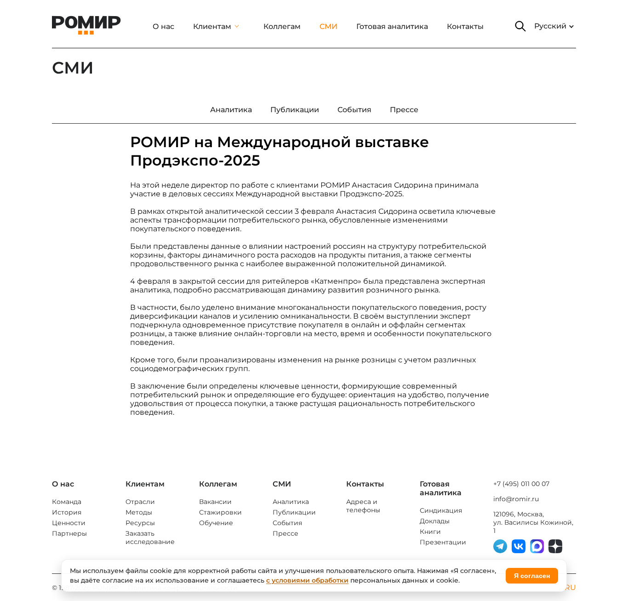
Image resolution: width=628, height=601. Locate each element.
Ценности (69, 523)
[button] (520, 26)
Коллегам (282, 26)
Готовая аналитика (392, 26)
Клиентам (212, 26)
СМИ (328, 26)
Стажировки (220, 512)
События (287, 523)
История (66, 512)
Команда (66, 502)
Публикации (294, 512)
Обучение (216, 523)
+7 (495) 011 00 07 (521, 484)
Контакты (465, 26)
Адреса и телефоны (363, 506)
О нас (163, 26)
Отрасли (140, 502)
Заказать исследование (150, 537)
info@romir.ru (516, 499)
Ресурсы (140, 523)
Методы (139, 512)
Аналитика (291, 502)
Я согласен (532, 575)
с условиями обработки (307, 580)
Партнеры (69, 533)
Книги (430, 531)
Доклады (435, 521)
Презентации (443, 542)
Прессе (285, 533)
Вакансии (215, 502)
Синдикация (441, 510)
